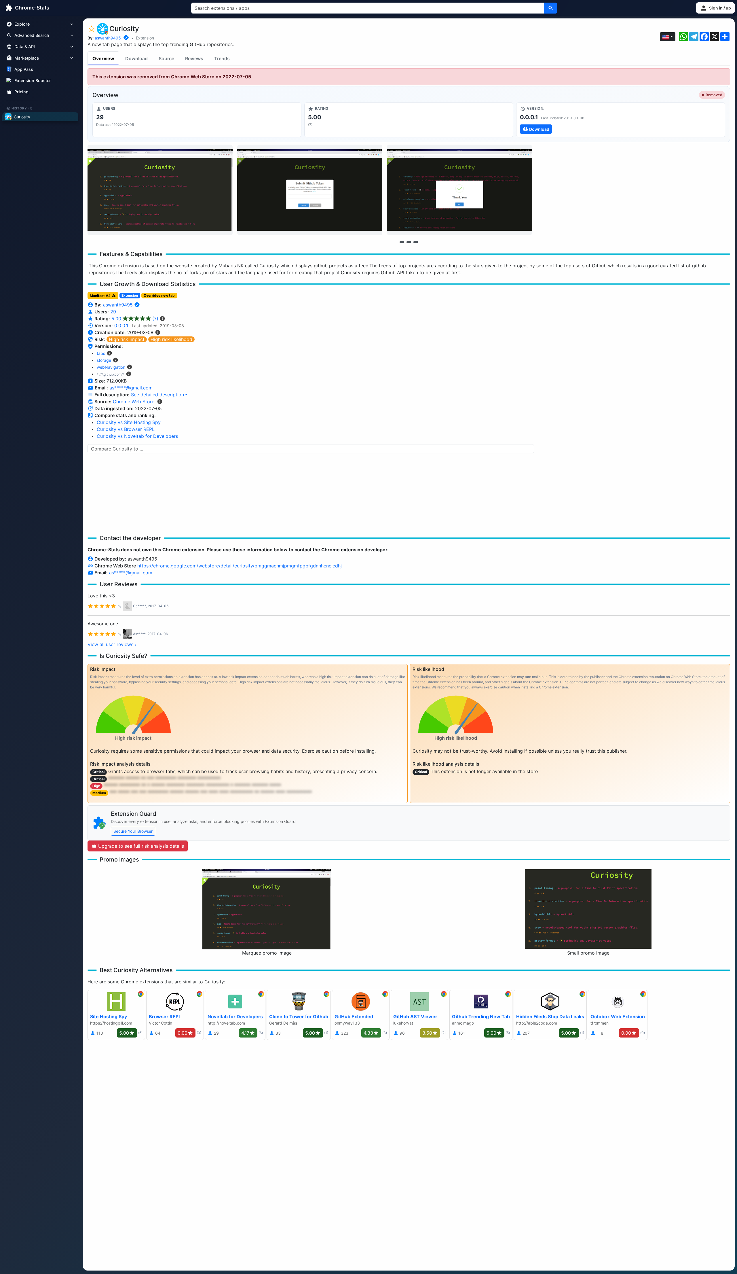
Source (166, 58)
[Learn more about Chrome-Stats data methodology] (160, 401)
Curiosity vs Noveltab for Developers (137, 436)
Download (136, 58)
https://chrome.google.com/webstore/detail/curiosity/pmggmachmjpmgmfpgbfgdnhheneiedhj (239, 566)
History (22, 108)
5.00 (134, 318)
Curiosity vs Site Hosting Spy (129, 422)
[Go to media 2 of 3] (408, 241)
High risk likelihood (171, 339)
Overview (103, 58)
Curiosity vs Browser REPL (126, 429)
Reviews (194, 58)
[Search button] (550, 8)
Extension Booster (32, 80)
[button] (715, 8)
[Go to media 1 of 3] (401, 241)
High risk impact (127, 339)
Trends (222, 58)
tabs (101, 353)
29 (113, 312)
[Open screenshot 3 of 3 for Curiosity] (459, 190)
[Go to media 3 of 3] (415, 241)
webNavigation (111, 367)
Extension (145, 37)
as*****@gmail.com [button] (131, 388)
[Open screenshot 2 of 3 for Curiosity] (309, 190)
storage (104, 360)
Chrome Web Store (133, 401)
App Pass (23, 69)
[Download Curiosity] (620, 120)
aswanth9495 (108, 37)
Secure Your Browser (133, 831)
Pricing (21, 91)
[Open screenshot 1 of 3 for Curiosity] (160, 190)
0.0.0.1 (121, 325)
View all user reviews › (112, 644)
